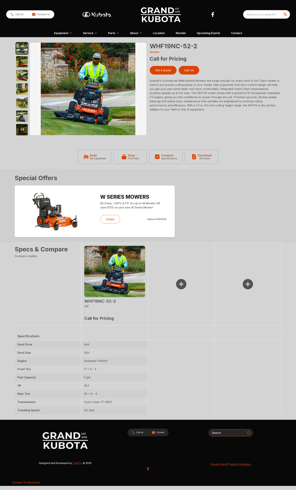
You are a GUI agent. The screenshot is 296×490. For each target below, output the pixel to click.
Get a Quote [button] (163, 70)
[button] (17, 14)
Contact (236, 33)
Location (159, 33)
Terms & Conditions (240, 464)
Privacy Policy (219, 464)
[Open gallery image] (88, 89)
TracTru (77, 463)
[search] (286, 14)
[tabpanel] (88, 89)
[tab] (22, 48)
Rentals (181, 33)
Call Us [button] (189, 70)
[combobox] (266, 14)
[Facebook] (213, 14)
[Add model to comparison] (181, 284)
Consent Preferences (26, 482)
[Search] (248, 432)
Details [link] (110, 219)
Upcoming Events (208, 33)
